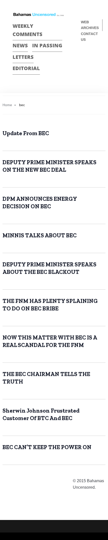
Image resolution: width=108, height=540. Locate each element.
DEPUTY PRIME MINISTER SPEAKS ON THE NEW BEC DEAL (49, 166)
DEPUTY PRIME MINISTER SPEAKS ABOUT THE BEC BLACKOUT (49, 268)
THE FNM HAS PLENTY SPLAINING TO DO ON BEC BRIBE (50, 304)
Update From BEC (26, 133)
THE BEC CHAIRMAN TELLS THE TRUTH (46, 378)
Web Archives (90, 25)
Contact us (89, 37)
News (20, 45)
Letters (23, 57)
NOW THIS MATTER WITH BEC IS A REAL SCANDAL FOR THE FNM (50, 341)
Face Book (84, 56)
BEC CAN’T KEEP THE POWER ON (47, 447)
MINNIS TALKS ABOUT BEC (40, 235)
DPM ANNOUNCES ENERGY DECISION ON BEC (40, 202)
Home (7, 105)
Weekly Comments (27, 30)
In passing (47, 45)
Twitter (93, 56)
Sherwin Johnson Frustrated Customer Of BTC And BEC (41, 414)
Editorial (26, 68)
